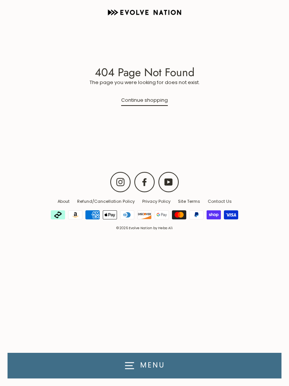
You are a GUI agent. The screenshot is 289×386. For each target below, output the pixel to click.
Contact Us (220, 201)
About (64, 201)
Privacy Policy (156, 201)
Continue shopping (144, 100)
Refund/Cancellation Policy (106, 201)
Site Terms (189, 201)
